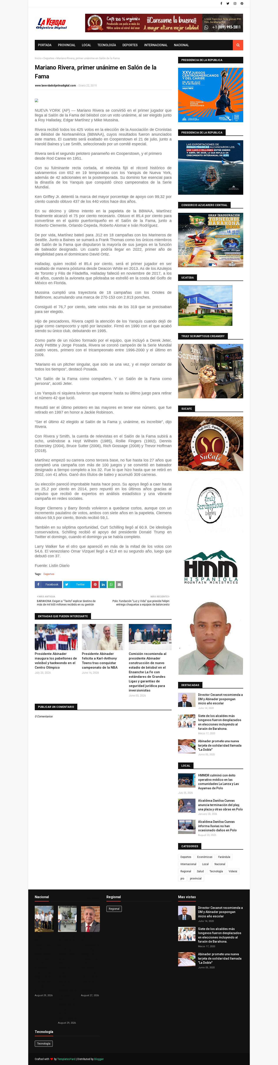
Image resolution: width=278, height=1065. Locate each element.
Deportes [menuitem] (130, 45)
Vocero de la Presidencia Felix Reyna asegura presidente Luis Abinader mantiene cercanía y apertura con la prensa (90, 963)
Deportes (48, 58)
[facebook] (221, 3)
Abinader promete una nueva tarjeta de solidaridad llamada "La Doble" (220, 745)
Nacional (220, 864)
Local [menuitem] (86, 45)
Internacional (188, 864)
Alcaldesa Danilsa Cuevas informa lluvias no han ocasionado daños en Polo (217, 826)
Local (205, 864)
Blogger (99, 1059)
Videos (233, 871)
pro (182, 878)
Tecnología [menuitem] (107, 45)
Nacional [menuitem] (181, 45)
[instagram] (235, 3)
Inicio (38, 58)
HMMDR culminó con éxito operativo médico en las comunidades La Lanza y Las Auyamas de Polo (218, 782)
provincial (196, 878)
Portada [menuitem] (44, 45)
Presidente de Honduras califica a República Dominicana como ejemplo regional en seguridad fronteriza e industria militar (44, 963)
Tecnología (216, 871)
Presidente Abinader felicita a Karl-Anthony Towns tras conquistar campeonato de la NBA (99, 660)
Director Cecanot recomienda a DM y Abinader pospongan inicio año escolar (220, 699)
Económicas (204, 857)
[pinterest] (241, 3)
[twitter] (227, 3)
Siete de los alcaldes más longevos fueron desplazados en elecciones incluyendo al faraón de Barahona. (219, 722)
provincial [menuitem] (66, 45)
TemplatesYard (66, 1059)
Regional (185, 871)
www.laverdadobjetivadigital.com (55, 85)
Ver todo (92, 897)
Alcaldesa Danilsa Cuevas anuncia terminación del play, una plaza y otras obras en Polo (220, 805)
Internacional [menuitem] (155, 45)
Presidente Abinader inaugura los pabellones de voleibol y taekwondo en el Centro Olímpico (56, 660)
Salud (200, 871)
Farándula (224, 857)
